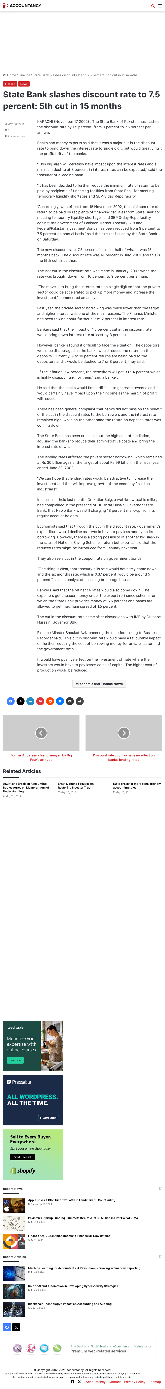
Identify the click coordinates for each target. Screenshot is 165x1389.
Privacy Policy (134, 1382)
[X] (20, 701)
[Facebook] (11, 701)
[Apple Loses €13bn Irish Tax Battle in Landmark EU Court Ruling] (14, 1205)
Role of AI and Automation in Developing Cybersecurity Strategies (73, 1286)
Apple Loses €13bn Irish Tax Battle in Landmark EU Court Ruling (71, 1200)
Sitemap (154, 1382)
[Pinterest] (40, 701)
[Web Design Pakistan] (82, 1349)
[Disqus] (82, 854)
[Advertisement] (82, 42)
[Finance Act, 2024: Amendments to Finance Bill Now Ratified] (14, 1241)
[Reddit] (50, 701)
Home (11, 75)
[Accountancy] (22, 5)
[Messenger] (60, 701)
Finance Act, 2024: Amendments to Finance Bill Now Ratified (69, 1235)
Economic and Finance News (100, 684)
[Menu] (160, 7)
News (24, 84)
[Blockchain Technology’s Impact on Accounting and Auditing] (14, 1309)
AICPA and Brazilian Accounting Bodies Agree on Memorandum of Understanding (26, 787)
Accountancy (96, 1382)
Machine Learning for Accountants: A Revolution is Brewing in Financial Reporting (84, 1268)
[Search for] (153, 7)
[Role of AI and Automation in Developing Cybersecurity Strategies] (14, 1291)
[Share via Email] (70, 701)
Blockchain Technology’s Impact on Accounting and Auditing (70, 1303)
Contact (115, 1382)
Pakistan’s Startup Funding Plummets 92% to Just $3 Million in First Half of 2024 (83, 1218)
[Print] (80, 701)
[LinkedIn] (30, 701)
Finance (24, 75)
